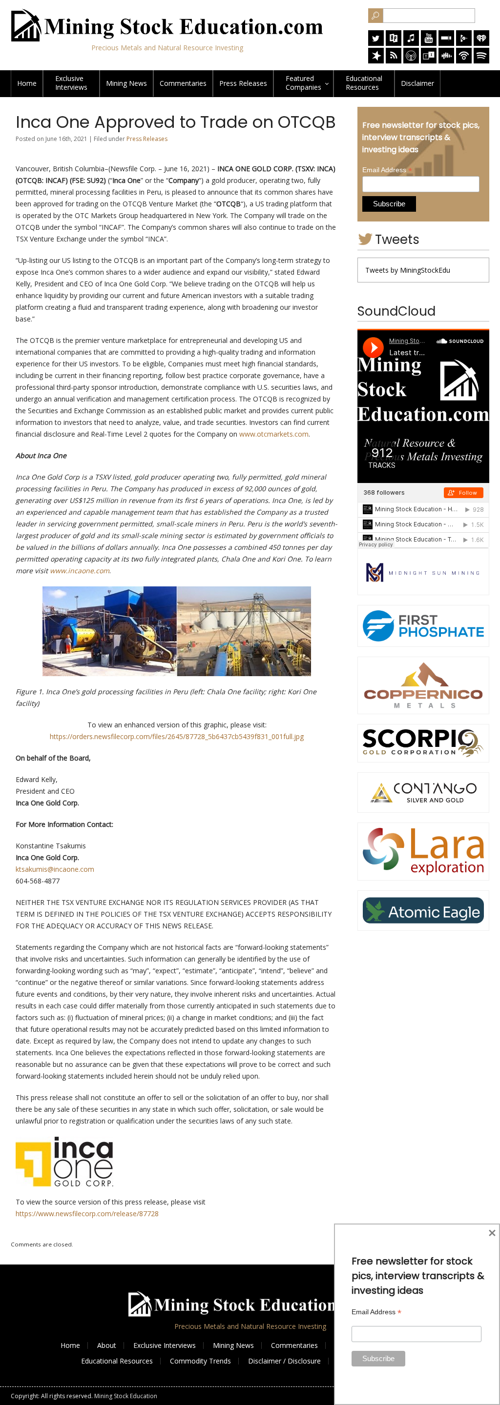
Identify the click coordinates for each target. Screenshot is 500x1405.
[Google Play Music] (464, 43)
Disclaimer (417, 83)
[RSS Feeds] (393, 60)
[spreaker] (376, 60)
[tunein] (429, 60)
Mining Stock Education (125, 1396)
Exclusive (71, 83)
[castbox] (446, 60)
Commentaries (183, 83)
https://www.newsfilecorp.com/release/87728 (87, 1213)
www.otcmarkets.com (274, 434)
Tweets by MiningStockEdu (407, 270)
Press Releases (243, 83)
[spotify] (481, 60)
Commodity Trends (200, 1360)
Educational (364, 83)
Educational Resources (117, 1360)
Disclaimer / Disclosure (284, 1360)
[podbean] (464, 60)
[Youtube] (429, 43)
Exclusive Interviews (164, 1345)
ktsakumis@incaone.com (55, 869)
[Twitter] (376, 43)
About (106, 1345)
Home (27, 83)
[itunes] (411, 43)
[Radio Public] (393, 43)
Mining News (126, 83)
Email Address (387, 170)
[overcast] (411, 60)
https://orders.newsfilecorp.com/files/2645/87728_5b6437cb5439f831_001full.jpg (177, 736)
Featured (303, 83)
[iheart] (481, 43)
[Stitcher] (446, 43)
